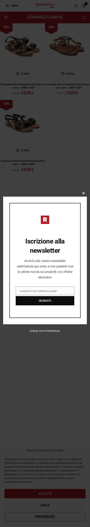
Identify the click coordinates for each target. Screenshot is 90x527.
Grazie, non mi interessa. (45, 330)
